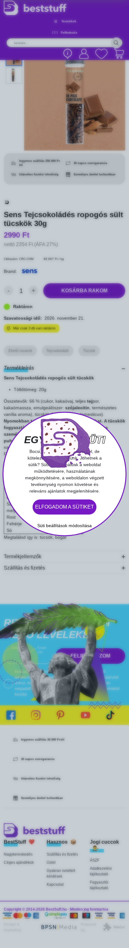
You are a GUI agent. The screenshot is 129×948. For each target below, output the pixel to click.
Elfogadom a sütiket (64, 507)
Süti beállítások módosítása (64, 525)
